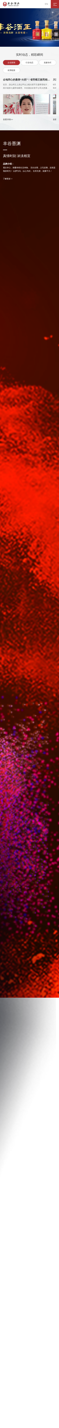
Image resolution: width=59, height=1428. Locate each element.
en (46, 4)
